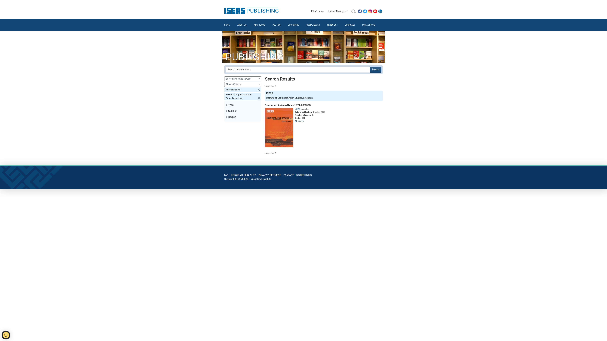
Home (227, 25)
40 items (243, 84)
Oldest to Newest (243, 79)
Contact (289, 175)
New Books (259, 25)
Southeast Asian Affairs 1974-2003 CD (288, 105)
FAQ (226, 175)
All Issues (299, 121)
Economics (293, 25)
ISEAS (297, 109)
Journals (350, 25)
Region (232, 116)
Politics (276, 25)
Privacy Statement (270, 175)
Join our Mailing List (337, 11)
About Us (241, 25)
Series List (332, 25)
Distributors (304, 175)
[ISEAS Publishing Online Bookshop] (252, 10)
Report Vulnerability (243, 175)
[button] (258, 89)
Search (375, 69)
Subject (232, 110)
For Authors (368, 25)
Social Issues (313, 25)
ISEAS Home (317, 11)
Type (231, 104)
